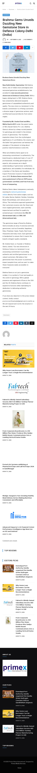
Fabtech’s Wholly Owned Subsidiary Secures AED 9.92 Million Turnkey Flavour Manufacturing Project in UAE (18, 401)
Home (19, 768)
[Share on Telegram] (27, 47)
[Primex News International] (18, 3)
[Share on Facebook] (6, 47)
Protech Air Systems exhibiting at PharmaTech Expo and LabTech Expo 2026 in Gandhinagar (18, 466)
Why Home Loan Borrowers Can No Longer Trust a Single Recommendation (18, 371)
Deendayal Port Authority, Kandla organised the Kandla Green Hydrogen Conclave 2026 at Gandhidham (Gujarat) (24, 571)
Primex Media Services (18, 763)
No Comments (28, 39)
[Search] (34, 3)
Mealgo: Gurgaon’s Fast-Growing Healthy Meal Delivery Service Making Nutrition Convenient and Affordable (18, 498)
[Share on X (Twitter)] (13, 47)
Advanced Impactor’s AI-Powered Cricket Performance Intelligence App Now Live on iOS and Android (18, 529)
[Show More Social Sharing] (32, 47)
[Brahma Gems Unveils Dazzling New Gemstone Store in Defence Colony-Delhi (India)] (18, 62)
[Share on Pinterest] (20, 47)
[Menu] (3, 3)
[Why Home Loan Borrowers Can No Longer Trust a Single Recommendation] (18, 359)
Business (6, 15)
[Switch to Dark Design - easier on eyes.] (30, 3)
